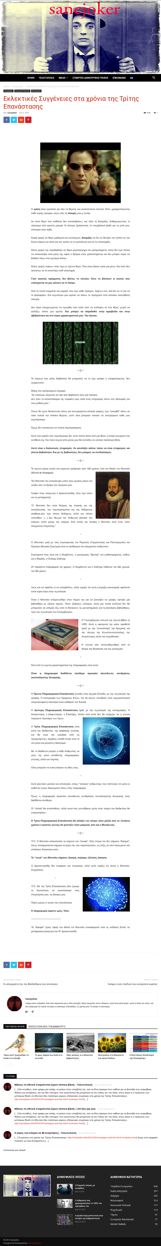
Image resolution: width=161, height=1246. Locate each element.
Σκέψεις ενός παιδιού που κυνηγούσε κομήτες (133, 984)
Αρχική (31, 78)
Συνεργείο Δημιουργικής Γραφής (90, 78)
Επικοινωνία (119, 78)
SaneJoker (12, 112)
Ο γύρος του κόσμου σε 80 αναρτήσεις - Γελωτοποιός (45, 1132)
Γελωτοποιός (46, 78)
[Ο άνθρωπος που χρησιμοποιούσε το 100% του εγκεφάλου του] (65, 1203)
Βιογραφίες (18, 86)
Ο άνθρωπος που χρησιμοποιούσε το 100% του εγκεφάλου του (88, 1203)
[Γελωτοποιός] (80, 37)
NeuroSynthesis (34, 1243)
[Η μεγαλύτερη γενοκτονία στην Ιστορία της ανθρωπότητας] (65, 1219)
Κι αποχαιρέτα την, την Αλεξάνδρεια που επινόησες (30, 984)
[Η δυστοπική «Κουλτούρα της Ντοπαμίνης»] (144, 1042)
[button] (154, 78)
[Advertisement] (80, 133)
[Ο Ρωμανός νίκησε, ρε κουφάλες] (65, 1189)
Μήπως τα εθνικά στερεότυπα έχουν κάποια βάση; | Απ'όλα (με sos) (54, 1108)
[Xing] (33, 1012)
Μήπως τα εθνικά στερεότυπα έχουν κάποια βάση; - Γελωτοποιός (53, 1084)
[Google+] (28, 1012)
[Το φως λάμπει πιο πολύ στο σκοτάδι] (49, 1042)
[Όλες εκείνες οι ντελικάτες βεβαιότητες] (80, 1042)
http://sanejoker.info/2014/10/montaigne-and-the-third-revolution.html (48, 1099)
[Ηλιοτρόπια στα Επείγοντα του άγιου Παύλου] (112, 1042)
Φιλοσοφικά (36, 91)
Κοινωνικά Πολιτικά (22, 91)
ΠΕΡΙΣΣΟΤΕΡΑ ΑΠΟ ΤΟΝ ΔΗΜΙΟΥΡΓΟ (46, 1026)
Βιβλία (62, 78)
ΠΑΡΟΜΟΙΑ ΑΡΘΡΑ (15, 1026)
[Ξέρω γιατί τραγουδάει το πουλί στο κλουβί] (17, 1042)
